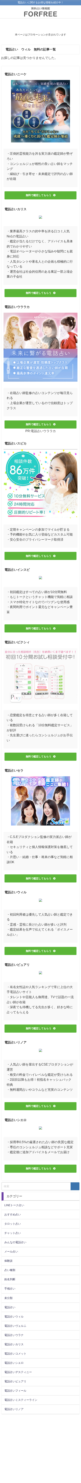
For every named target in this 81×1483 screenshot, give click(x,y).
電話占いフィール (15, 1390)
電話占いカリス (14, 1344)
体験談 (8, 1260)
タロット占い (12, 1223)
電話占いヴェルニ (15, 1325)
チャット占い (12, 1233)
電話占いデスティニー (18, 1372)
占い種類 (9, 1270)
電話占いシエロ (14, 1362)
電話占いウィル (14, 1316)
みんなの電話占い (15, 1242)
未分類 (8, 1298)
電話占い (9, 1307)
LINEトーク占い (14, 1205)
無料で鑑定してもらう (38, 195)
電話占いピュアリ (15, 1381)
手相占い (9, 1288)
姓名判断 (9, 1279)
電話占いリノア (14, 1409)
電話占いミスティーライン (20, 1399)
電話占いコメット (15, 1353)
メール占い (11, 1251)
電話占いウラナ (14, 1335)
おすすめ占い (12, 1214)
